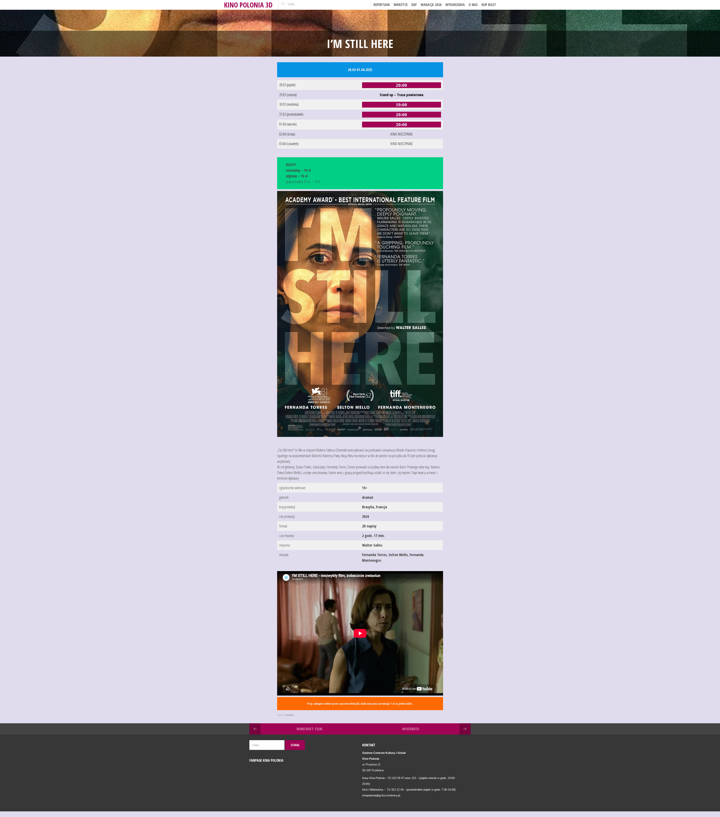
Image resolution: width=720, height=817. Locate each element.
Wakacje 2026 (431, 4)
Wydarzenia (455, 4)
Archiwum (290, 715)
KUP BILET (489, 4)
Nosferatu (410, 728)
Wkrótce (401, 4)
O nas (473, 4)
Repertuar (382, 4)
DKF (414, 4)
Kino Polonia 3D (248, 5)
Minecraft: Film (309, 728)
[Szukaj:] (300, 4)
